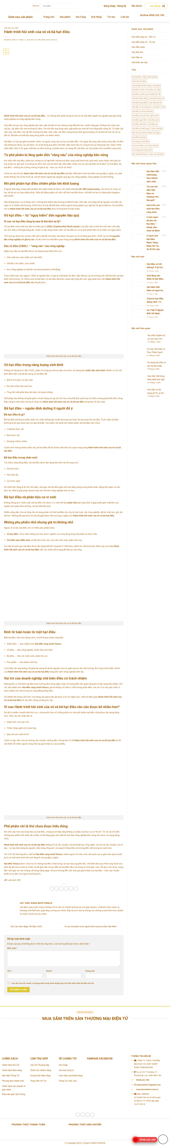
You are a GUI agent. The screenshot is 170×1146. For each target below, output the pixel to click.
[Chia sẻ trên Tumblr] (71, 888)
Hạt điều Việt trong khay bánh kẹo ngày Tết (156, 378)
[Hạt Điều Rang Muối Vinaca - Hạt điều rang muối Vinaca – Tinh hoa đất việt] (14, 6)
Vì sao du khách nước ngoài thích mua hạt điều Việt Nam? (91, 926)
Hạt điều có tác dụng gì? (141, 107)
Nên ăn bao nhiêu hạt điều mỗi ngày (146, 133)
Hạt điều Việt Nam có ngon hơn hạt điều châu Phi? (155, 289)
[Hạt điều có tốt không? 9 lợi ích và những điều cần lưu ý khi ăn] (138, 267)
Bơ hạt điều (136, 77)
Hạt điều (8, 141)
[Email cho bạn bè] (61, 888)
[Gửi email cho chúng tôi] (166, 20)
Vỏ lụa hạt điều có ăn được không (145, 146)
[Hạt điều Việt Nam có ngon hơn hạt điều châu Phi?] (138, 290)
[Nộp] (76, 6)
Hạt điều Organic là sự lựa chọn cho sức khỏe (156, 337)
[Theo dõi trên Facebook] (162, 20)
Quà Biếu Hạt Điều (139, 137)
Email (49, 971)
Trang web (90, 971)
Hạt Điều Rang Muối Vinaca (45, 40)
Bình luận (12, 948)
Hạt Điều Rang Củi (157, 98)
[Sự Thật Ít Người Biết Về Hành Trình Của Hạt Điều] (138, 313)
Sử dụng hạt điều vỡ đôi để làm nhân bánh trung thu (156, 364)
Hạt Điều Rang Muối (139, 103)
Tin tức (111, 17)
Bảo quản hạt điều (150, 77)
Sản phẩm (65, 17)
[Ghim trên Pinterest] (66, 888)
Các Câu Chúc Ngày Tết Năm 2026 (26, 926)
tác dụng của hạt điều (140, 141)
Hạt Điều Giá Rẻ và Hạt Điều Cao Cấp (146, 90)
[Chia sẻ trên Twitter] (56, 888)
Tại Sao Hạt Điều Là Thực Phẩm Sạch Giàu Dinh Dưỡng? (156, 351)
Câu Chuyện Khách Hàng (141, 86)
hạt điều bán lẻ (155, 103)
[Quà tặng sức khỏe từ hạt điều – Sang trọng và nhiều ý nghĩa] (138, 278)
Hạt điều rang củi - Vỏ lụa (143, 42)
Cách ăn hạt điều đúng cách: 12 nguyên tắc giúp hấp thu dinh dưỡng (155, 300)
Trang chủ (48, 17)
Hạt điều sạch (153, 120)
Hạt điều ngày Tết (139, 120)
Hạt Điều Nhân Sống (140, 98)
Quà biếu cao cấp (139, 62)
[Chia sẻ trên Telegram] (76, 888)
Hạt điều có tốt (159, 107)
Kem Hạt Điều (157, 128)
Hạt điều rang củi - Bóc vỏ (144, 37)
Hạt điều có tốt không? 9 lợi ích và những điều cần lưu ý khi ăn (154, 266)
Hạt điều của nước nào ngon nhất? (145, 116)
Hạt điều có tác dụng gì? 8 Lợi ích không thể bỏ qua (155, 391)
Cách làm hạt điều (139, 81)
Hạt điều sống (138, 47)
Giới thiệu (96, 17)
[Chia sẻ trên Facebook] (52, 888)
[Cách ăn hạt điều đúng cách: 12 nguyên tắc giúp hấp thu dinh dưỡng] (138, 301)
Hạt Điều (157, 86)
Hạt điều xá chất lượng (140, 128)
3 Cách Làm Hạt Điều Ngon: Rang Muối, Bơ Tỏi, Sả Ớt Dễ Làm (153, 243)
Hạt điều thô (137, 52)
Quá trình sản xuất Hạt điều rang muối (153, 208)
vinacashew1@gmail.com (148, 1085)
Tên (9, 971)
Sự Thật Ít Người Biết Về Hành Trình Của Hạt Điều (155, 312)
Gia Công (81, 17)
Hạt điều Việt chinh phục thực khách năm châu (152, 176)
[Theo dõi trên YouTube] (92, 1115)
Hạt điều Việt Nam (139, 124)
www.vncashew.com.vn (147, 1089)
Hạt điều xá (137, 57)
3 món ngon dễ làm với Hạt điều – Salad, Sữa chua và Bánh (153, 224)
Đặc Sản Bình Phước (140, 154)
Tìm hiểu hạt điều (11, 28)
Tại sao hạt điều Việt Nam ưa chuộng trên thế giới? (152, 193)
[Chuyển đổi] (165, 36)
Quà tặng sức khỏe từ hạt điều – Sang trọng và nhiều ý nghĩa (155, 277)
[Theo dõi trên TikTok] (82, 1115)
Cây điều (8, 125)
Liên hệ (125, 17)
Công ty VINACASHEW (93, 1143)
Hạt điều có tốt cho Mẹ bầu (142, 111)
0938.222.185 (142, 1080)
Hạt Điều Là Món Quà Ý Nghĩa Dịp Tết (146, 94)
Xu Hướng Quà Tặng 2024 (142, 150)
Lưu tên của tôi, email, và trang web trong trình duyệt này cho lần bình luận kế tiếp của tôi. (52, 983)
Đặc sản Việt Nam (157, 154)
